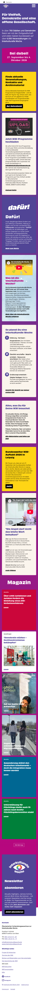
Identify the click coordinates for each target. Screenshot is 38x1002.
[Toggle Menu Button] (33, 6)
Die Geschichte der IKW (10, 961)
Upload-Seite (10, 190)
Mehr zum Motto (12, 248)
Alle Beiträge (19, 845)
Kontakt (13, 989)
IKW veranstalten (7, 969)
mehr (9, 486)
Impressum (5, 989)
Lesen (6, 607)
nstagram (8, 980)
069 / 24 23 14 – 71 (11, 939)
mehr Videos (10, 570)
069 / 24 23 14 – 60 (11, 937)
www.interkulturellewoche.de (12, 944)
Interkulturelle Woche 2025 (12, 984)
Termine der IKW (7, 955)
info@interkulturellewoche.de (17, 165)
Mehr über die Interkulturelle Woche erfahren (17, 315)
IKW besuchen (6, 967)
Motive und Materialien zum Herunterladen (16, 958)
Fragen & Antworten (9, 952)
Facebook (7, 976)
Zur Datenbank (14, 106)
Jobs (3, 972)
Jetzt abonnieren (14, 912)
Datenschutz (25, 984)
